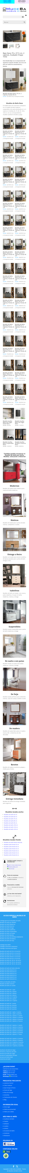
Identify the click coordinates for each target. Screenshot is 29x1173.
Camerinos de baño (5, 1059)
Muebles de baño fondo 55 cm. (8, 977)
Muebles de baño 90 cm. (10, 823)
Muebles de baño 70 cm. (10, 819)
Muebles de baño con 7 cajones (8, 1000)
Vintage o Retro (14, 554)
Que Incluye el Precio (9, 1088)
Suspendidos (14, 626)
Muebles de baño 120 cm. (11, 827)
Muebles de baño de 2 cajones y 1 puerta (11, 1015)
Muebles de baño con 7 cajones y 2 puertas (11, 1045)
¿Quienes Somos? (8, 1083)
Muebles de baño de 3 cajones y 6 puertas (11, 1032)
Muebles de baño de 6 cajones (8, 999)
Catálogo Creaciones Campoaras (8, 946)
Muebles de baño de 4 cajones (8, 995)
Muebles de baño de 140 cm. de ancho (10, 964)
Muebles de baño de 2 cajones (8, 991)
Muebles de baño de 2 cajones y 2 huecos (11, 1021)
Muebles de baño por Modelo (8, 922)
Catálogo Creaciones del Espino (8, 948)
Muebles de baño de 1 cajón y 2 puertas (11, 1014)
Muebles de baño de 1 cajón (7, 989)
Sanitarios (6, 1133)
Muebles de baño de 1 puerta (8, 1003)
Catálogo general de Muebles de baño (10, 920)
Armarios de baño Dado (6, 1057)
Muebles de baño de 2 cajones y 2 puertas (11, 1017)
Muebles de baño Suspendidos (8, 931)
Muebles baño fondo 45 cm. (11, 848)
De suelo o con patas (14, 661)
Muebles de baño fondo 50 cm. (8, 975)
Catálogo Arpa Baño (5, 945)
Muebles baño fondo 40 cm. (11, 846)
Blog (5, 1099)
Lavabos (6, 1126)
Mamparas (7, 1135)
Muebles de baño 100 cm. (11, 825)
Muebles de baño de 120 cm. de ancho (10, 962)
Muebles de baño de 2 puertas (8, 1005)
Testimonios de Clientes (10, 1097)
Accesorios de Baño (9, 1131)
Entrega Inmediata (14, 799)
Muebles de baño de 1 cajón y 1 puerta (10, 1012)
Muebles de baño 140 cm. (11, 829)
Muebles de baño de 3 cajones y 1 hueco (11, 1034)
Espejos (6, 1121)
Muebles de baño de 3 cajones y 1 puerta (11, 1025)
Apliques (6, 1123)
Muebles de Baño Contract (7, 983)
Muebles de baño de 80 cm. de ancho (10, 956)
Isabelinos (14, 590)
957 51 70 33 (11, 865)
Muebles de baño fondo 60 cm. (8, 979)
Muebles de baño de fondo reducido (10, 968)
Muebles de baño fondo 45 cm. (8, 973)
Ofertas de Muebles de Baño (7, 982)
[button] (23, 33)
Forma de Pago (8, 1090)
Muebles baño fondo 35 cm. (11, 844)
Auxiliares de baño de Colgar (8, 1050)
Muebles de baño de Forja (7, 940)
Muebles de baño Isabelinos (7, 929)
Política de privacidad (10, 1109)
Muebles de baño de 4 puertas (8, 1009)
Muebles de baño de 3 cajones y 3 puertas (11, 1029)
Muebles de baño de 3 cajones (8, 993)
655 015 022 (18, 865)
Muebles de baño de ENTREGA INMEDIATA (11, 937)
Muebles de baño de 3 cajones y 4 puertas (11, 1030)
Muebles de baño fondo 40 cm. (8, 971)
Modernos (14, 486)
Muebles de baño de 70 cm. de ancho (10, 955)
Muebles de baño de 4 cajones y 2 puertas (11, 1038)
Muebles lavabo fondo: (12, 840)
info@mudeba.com (13, 867)
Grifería (6, 1128)
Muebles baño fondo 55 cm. (11, 853)
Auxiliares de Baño (9, 1119)
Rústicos (14, 520)
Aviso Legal (7, 1107)
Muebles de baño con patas (7, 933)
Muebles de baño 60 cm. (10, 816)
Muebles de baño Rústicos (7, 926)
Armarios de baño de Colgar (7, 1053)
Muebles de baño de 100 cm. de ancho (10, 960)
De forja (14, 694)
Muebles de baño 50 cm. (10, 814)
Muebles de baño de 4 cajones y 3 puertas (11, 1040)
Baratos (14, 764)
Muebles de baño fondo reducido (13, 842)
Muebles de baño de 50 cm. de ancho (10, 951)
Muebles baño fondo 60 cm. (11, 855)
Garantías (6, 1095)
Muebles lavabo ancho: (14, 812)
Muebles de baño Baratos (7, 935)
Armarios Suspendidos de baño (8, 1055)
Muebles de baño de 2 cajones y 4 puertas (11, 1019)
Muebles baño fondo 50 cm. (11, 851)
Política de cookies (9, 1111)
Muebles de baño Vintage (7, 928)
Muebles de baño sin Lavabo (7, 985)
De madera (14, 728)
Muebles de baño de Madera (8, 938)
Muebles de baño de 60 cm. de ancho (10, 953)
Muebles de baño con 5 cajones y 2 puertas (11, 1042)
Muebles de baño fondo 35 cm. (8, 970)
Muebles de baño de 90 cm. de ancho (10, 958)
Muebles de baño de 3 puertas (8, 1007)
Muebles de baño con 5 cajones (8, 997)
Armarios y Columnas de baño (8, 1051)
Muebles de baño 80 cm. (10, 821)
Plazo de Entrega (8, 1092)
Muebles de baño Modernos (7, 924)
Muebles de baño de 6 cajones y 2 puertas (11, 1044)
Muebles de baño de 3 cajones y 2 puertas (11, 1027)
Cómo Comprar (8, 1085)
